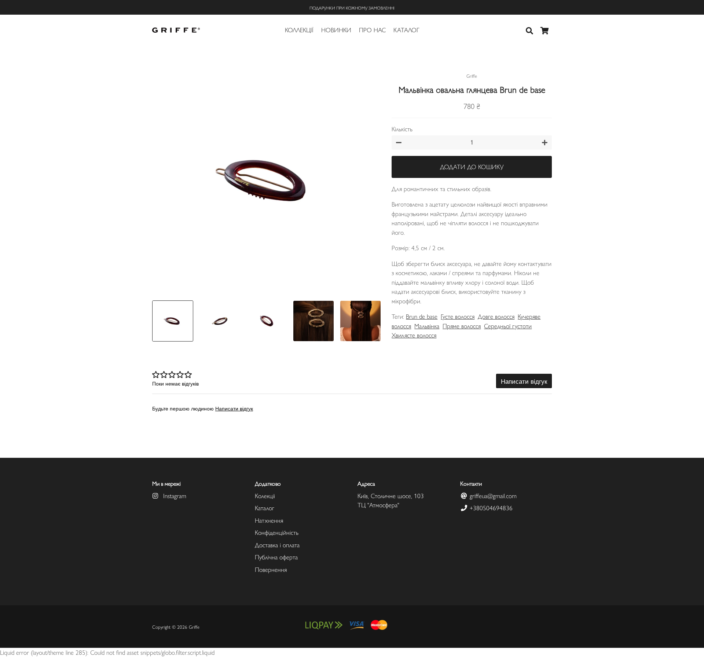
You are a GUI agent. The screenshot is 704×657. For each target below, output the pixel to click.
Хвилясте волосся (414, 335)
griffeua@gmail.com (492, 495)
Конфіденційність (276, 532)
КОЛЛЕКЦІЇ (299, 29)
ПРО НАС (372, 29)
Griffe (194, 626)
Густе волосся (457, 316)
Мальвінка (426, 325)
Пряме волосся (462, 325)
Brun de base (421, 316)
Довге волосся (496, 316)
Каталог (264, 507)
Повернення (271, 569)
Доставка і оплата (277, 544)
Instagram (173, 495)
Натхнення (269, 520)
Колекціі (265, 495)
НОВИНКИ (336, 29)
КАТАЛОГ (406, 29)
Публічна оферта (276, 556)
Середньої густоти (508, 325)
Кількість (402, 128)
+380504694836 (490, 507)
